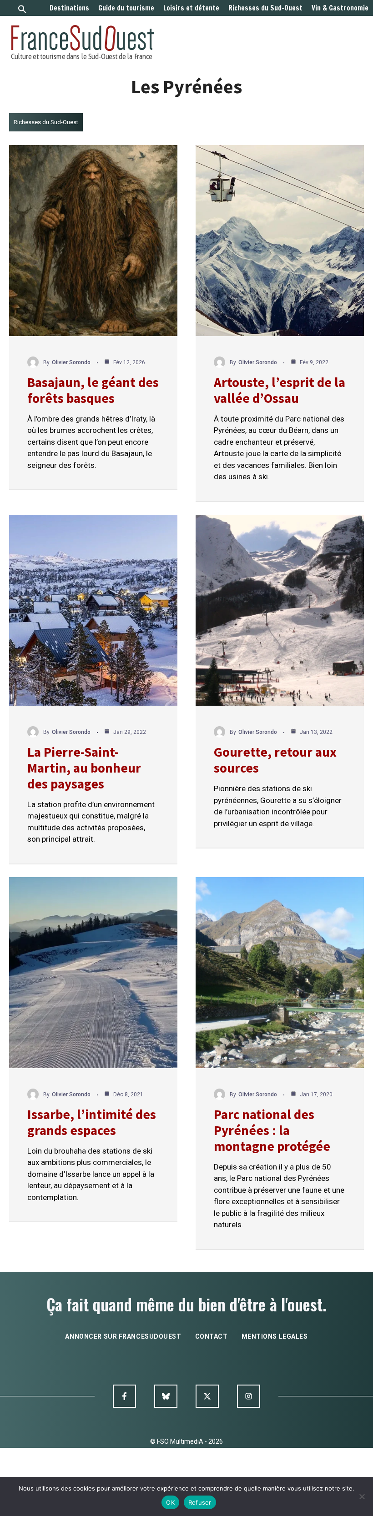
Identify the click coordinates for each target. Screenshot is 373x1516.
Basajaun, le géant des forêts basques (93, 390)
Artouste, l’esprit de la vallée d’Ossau (279, 390)
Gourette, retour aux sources (275, 759)
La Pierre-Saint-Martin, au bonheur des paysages (84, 767)
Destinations (69, 8)
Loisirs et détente (191, 8)
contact (211, 1336)
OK (170, 1502)
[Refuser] (361, 1496)
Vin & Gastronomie (340, 8)
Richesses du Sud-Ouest (265, 8)
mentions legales (275, 1336)
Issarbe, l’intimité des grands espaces (91, 1122)
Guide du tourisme (126, 8)
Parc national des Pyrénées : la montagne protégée (272, 1130)
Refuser (200, 1502)
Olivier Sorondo (71, 362)
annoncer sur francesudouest (123, 1336)
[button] (22, 10)
